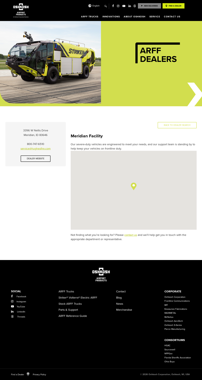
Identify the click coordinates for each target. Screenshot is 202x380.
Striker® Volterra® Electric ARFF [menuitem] (78, 298)
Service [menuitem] (154, 16)
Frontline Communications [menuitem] (177, 301)
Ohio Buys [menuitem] (169, 361)
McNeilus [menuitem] (168, 317)
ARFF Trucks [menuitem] (89, 16)
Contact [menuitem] (121, 291)
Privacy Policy (38, 374)
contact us (130, 235)
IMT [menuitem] (166, 305)
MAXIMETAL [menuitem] (170, 313)
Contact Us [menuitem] (172, 16)
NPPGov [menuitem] (168, 353)
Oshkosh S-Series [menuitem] (173, 325)
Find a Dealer (17, 374)
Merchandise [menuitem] (124, 310)
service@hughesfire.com (36, 149)
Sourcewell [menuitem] (169, 349)
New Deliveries (151, 6)
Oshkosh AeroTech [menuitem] (173, 321)
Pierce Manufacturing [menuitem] (174, 329)
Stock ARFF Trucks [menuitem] (70, 304)
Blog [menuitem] (119, 298)
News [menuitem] (119, 304)
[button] (134, 186)
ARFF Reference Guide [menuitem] (73, 316)
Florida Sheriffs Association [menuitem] (177, 357)
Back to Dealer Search (177, 125)
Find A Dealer (175, 6)
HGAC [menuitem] (167, 345)
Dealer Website (35, 158)
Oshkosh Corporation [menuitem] (174, 297)
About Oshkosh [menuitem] (135, 16)
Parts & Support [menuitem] (68, 310)
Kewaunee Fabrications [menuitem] (175, 309)
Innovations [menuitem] (111, 16)
